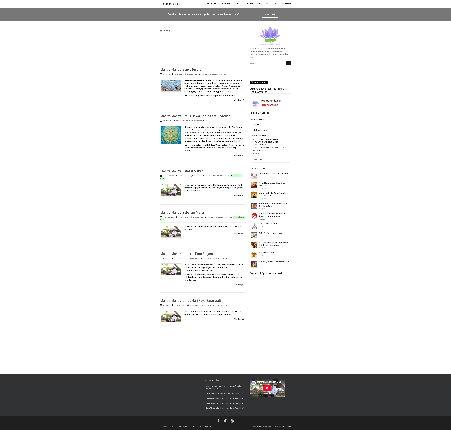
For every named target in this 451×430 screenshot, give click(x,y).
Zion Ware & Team (285, 426)
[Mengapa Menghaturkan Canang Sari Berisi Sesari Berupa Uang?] (254, 205)
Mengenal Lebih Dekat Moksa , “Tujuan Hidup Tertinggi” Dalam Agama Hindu (273, 194)
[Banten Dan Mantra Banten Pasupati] (254, 235)
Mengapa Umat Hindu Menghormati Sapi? (227, 393)
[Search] (288, 63)
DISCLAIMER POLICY (167, 426)
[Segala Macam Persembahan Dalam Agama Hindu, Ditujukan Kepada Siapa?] (254, 244)
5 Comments (197, 176)
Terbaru (254, 169)
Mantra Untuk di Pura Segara (186, 254)
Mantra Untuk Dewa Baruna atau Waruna (195, 116)
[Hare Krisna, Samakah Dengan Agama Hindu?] (254, 264)
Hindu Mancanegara (260, 130)
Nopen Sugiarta (179, 74)
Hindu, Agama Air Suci (266, 252)
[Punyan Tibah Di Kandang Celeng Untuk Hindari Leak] (254, 185)
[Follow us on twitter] (225, 420)
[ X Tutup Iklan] (165, 31)
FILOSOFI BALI (258, 125)
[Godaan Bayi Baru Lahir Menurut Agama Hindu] (254, 175)
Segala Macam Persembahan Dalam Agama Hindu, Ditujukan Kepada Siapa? (273, 243)
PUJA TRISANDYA (261, 145)
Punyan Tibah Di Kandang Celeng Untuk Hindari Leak (272, 184)
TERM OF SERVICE (182, 426)
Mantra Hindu (258, 426)
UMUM (208, 121)
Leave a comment (192, 74)
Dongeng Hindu (259, 119)
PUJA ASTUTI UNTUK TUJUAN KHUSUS (214, 74)
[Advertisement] (203, 48)
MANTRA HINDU (196, 426)
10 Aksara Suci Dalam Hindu (268, 224)
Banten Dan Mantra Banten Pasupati (270, 233)
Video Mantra (258, 160)
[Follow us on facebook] (218, 420)
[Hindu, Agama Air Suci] (254, 254)
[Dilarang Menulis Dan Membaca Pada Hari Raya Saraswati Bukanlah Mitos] (254, 215)
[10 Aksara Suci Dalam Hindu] (254, 225)
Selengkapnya (238, 100)
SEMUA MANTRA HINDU (261, 135)
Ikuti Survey (270, 14)
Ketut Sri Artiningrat (182, 121)
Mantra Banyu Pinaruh (181, 69)
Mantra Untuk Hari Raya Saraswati (190, 300)
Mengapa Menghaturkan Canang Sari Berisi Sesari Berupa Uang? (273, 204)
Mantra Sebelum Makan (183, 212)
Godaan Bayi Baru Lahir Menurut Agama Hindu (274, 173)
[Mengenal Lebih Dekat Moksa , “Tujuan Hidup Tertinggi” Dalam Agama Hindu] (254, 195)
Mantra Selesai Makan (181, 171)
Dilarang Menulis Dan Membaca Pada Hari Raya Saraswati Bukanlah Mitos (272, 214)
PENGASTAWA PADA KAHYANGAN (214, 258)
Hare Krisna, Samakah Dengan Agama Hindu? (274, 262)
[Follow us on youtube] (232, 420)
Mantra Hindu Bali (170, 3)
